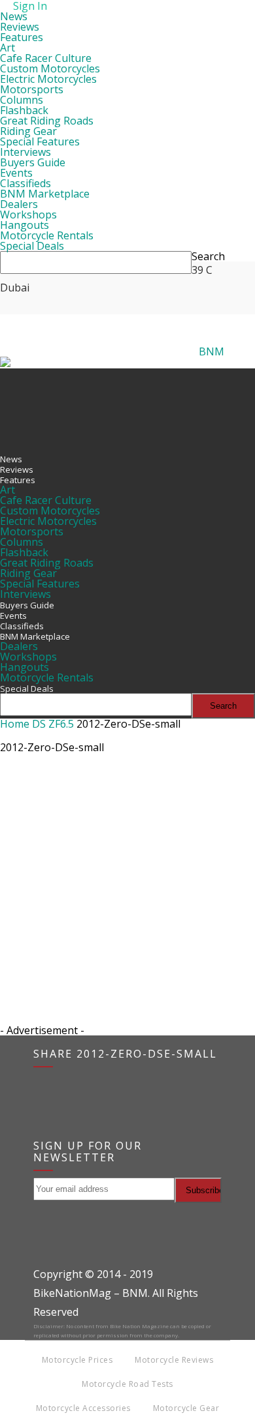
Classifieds (25, 183)
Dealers (19, 204)
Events (16, 173)
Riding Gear (28, 131)
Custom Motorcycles (50, 68)
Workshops (28, 214)
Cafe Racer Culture (46, 58)
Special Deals (32, 246)
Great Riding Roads (47, 120)
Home (14, 724)
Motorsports (31, 89)
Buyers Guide (32, 162)
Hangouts (24, 225)
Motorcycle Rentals (47, 235)
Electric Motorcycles (48, 79)
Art (7, 47)
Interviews (25, 152)
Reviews (19, 27)
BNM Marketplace (45, 193)
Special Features (40, 141)
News (13, 16)
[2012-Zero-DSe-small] (32, 821)
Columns (21, 100)
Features (21, 37)
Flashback (24, 110)
